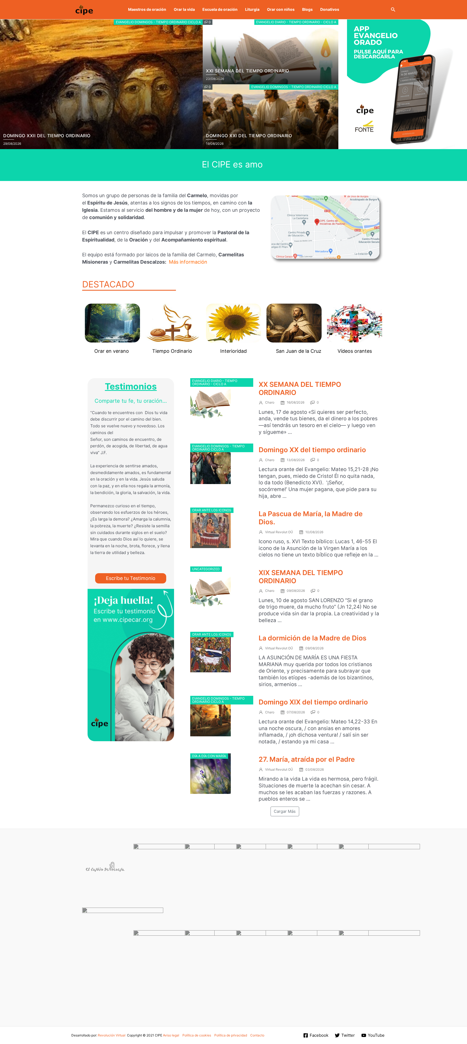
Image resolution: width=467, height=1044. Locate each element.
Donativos (329, 9)
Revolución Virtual (111, 1035)
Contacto (257, 1035)
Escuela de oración (220, 9)
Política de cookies (196, 1035)
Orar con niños (281, 9)
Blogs (307, 9)
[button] (393, 9)
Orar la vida (184, 9)
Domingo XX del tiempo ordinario (312, 450)
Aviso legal (171, 1035)
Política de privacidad (230, 1035)
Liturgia (252, 9)
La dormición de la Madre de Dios (312, 638)
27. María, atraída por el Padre (307, 759)
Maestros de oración (147, 9)
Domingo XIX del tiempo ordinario (313, 702)
